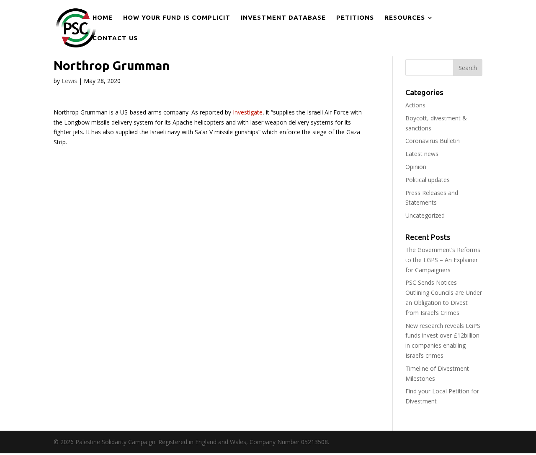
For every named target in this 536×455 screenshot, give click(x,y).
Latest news (421, 154)
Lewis (69, 81)
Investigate (248, 112)
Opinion (415, 167)
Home (103, 18)
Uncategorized (425, 215)
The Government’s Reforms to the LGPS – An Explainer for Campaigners (442, 260)
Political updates (427, 180)
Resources (404, 18)
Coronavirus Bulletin (432, 141)
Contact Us (115, 38)
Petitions (355, 18)
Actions (415, 105)
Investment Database (283, 18)
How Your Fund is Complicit (176, 18)
